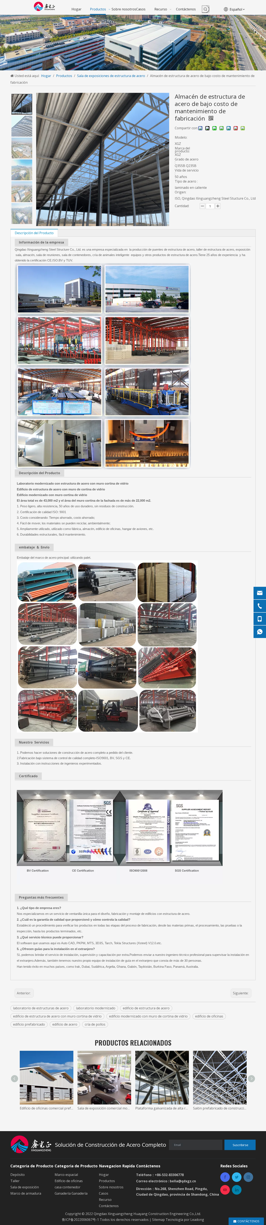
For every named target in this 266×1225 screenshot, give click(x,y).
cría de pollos (95, 1024)
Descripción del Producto (34, 233)
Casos (103, 1193)
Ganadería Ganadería (71, 1193)
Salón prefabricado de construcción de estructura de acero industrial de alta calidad (220, 1108)
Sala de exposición (24, 1187)
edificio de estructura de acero (146, 1008)
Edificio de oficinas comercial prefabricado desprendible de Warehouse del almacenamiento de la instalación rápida (46, 1108)
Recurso (105, 1199)
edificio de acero (64, 1024)
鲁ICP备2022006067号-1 (80, 1219)
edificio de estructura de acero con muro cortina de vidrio (57, 1016)
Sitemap (159, 1219)
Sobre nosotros (111, 1187)
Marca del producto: (182, 150)
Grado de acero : (186, 161)
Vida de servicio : (187, 172)
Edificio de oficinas (69, 1181)
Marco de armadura (25, 1193)
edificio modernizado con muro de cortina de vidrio (148, 1016)
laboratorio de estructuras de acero (41, 1008)
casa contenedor (67, 1187)
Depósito (17, 1174)
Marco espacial (66, 1174)
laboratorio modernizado (95, 1008)
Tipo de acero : (186, 181)
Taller (15, 1181)
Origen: (180, 192)
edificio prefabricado (29, 1024)
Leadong (197, 1219)
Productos (107, 1181)
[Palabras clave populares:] (205, 9)
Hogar (104, 1174)
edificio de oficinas (209, 1016)
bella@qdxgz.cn (183, 1181)
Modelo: (181, 137)
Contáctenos (109, 1206)
